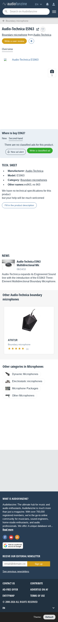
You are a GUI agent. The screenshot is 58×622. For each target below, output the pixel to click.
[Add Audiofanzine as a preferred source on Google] (13, 545)
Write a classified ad (40, 150)
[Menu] (53, 11)
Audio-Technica (42, 34)
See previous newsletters (16, 571)
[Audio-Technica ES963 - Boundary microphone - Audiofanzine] (15, 4)
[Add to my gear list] (43, 29)
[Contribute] (31, 41)
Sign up (39, 564)
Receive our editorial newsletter (21, 556)
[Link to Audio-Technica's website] (37, 29)
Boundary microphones (33, 180)
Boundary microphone (14, 34)
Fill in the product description (19, 205)
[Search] (6, 11)
